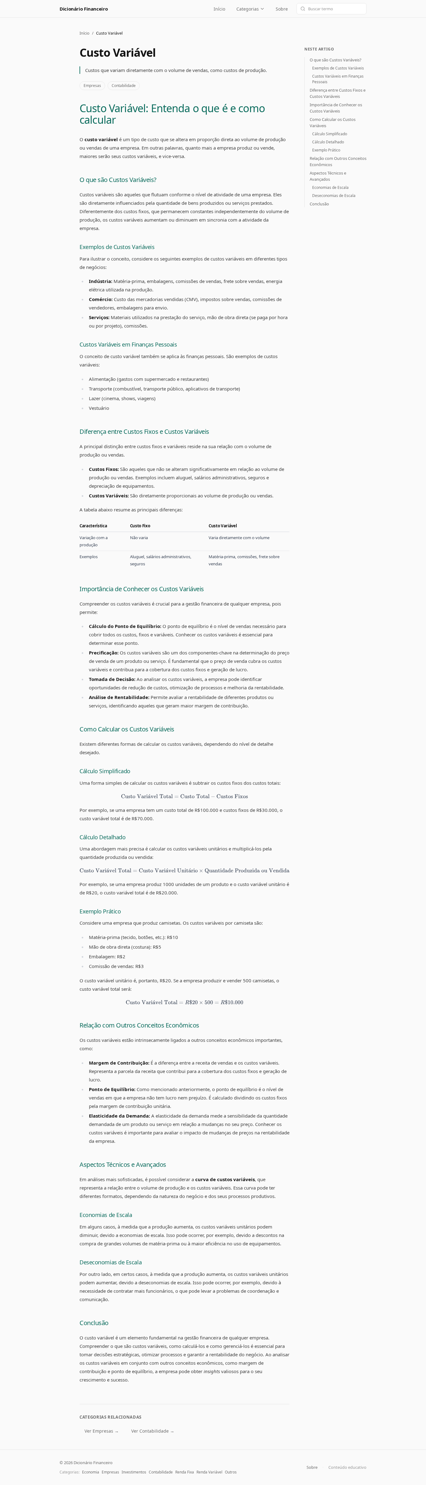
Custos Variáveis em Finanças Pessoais (128, 344)
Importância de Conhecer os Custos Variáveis (142, 589)
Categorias (247, 9)
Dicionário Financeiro (84, 9)
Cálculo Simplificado (105, 771)
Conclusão (94, 1323)
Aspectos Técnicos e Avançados (123, 1164)
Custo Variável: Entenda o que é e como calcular (172, 114)
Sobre (282, 9)
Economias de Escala (106, 1215)
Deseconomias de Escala (111, 1262)
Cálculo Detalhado (102, 837)
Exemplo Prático (100, 911)
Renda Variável (209, 1472)
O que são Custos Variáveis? (118, 179)
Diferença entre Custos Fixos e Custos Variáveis (144, 431)
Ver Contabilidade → (152, 1431)
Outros (231, 1472)
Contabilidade (124, 85)
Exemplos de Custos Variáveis (117, 247)
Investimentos (134, 1472)
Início (219, 9)
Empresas (92, 85)
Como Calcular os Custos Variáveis (127, 729)
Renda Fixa (184, 1472)
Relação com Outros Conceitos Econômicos (139, 1025)
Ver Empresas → (102, 1431)
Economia (90, 1472)
